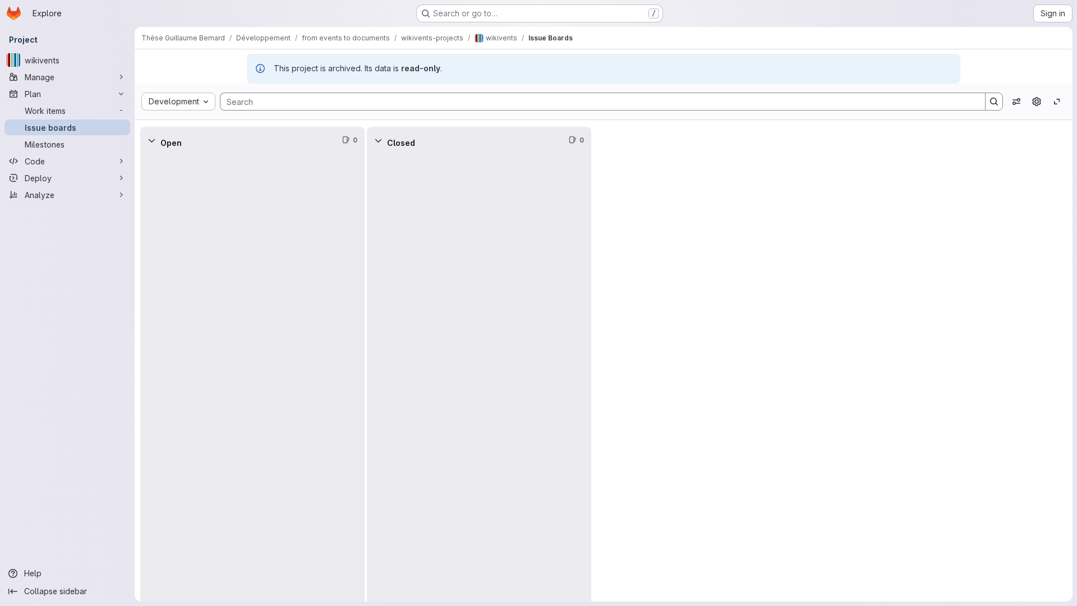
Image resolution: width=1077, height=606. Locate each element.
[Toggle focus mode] (1057, 102)
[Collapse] (151, 140)
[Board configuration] (1037, 102)
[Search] (994, 102)
